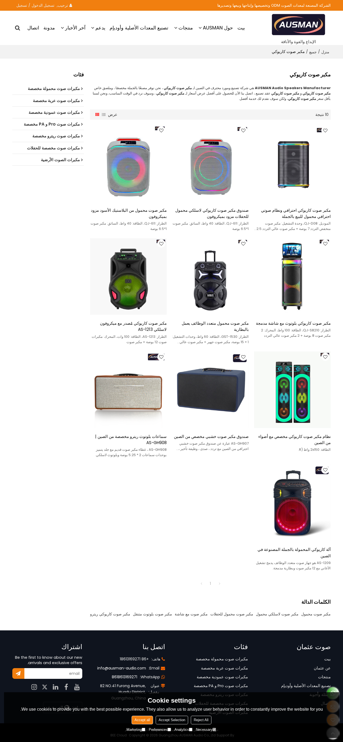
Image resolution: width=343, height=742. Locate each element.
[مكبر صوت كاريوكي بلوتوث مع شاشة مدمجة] (292, 276)
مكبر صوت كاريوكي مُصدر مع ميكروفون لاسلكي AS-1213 (133, 326)
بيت (241, 27)
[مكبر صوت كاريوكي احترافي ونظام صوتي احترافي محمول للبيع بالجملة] (292, 163)
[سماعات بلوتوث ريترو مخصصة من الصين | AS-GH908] (128, 389)
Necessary (204, 730)
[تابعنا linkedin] (55, 687)
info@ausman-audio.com (121, 668)
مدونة (49, 27)
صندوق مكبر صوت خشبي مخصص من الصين (211, 436)
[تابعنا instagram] (34, 687)
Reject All (201, 720)
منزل (325, 52)
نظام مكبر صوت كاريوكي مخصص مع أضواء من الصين (294, 439)
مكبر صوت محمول (316, 614)
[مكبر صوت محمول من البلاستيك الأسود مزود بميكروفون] (128, 163)
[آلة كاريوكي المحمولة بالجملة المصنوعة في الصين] (292, 502)
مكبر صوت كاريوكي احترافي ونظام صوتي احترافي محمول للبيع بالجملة (296, 213)
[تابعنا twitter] (44, 687)
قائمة (103, 114)
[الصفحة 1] (201, 584)
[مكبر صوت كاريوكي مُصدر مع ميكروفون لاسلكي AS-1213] (128, 276)
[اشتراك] (18, 673)
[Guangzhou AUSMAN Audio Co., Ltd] (298, 25)
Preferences (158, 730)
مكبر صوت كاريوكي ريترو (110, 614)
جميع (313, 52)
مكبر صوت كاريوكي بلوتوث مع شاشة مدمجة (293, 323)
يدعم (100, 27)
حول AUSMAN (218, 27)
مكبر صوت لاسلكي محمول (277, 614)
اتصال (33, 27)
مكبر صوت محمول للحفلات (231, 614)
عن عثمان (322, 668)
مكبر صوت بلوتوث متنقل (152, 614)
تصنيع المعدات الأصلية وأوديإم (139, 27)
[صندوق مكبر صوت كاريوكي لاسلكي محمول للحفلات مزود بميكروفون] (210, 163)
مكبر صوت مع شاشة (191, 614)
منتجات (185, 27)
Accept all (142, 720)
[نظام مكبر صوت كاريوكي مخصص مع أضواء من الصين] (292, 389)
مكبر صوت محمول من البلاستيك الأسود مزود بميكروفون (129, 213)
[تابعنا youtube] (77, 687)
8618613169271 (124, 677)
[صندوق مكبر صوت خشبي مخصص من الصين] (210, 389)
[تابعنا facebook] (66, 687)
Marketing (134, 730)
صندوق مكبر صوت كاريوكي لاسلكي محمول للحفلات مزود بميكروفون (212, 213)
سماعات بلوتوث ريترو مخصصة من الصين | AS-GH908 (131, 439)
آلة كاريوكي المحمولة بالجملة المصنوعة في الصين (294, 552)
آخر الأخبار (75, 27)
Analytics (181, 730)
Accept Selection (172, 720)
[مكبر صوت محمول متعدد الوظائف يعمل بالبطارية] (210, 276)
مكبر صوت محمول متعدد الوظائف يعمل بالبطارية (215, 326)
